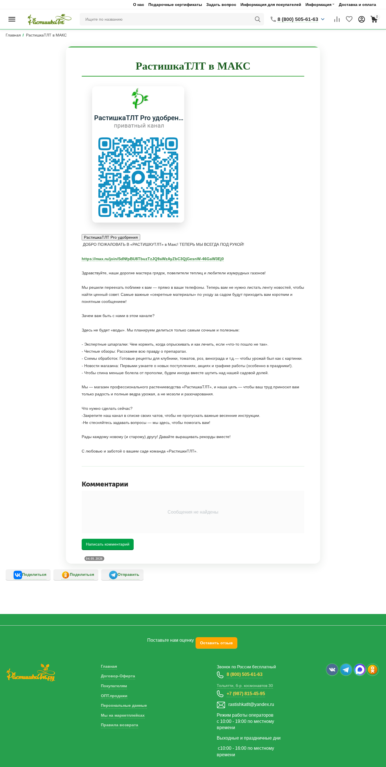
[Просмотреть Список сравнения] (337, 19)
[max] (360, 669)
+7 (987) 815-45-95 (246, 693)
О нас (138, 4)
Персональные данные (124, 705)
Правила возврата (119, 725)
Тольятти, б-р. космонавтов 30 (245, 685)
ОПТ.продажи (114, 695)
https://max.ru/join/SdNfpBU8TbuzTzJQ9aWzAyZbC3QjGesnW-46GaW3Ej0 (153, 259)
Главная (109, 666)
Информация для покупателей (270, 4)
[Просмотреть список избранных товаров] (349, 19)
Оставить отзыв (216, 643)
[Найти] (257, 19)
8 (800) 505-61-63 (245, 674)
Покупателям (114, 686)
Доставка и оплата (357, 4)
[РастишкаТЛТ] (48, 19)
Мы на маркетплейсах (123, 715)
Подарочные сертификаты (175, 4)
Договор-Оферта (118, 676)
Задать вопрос (221, 4)
